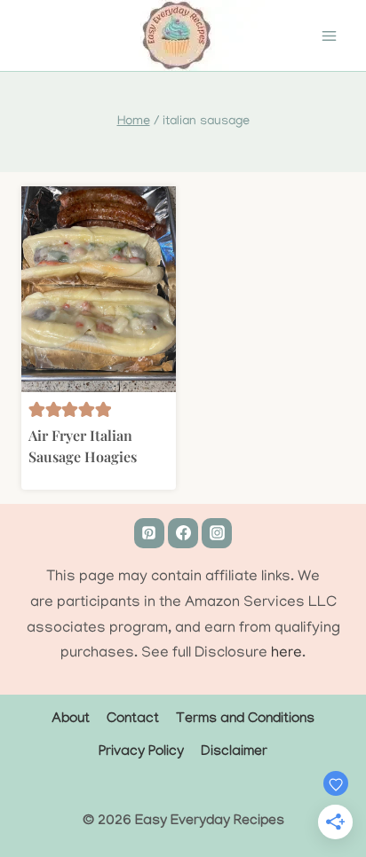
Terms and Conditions (245, 720)
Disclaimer (234, 752)
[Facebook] (183, 533)
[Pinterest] (149, 533)
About (71, 720)
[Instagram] (217, 533)
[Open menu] (329, 35)
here (286, 654)
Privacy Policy (141, 752)
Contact (133, 720)
